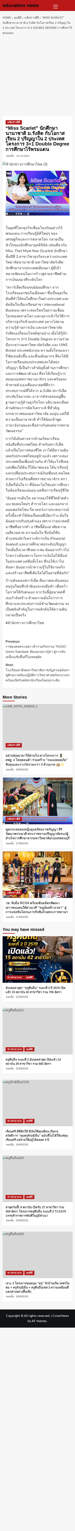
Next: (38, 672)
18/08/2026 (22, 769)
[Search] (70, 5)
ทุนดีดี (29, 977)
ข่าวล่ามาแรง (14, 977)
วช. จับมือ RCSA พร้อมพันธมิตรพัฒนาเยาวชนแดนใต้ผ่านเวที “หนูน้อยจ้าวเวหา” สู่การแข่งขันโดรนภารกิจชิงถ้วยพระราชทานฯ (37, 907)
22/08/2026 (22, 997)
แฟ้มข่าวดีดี (13, 122)
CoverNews (61, 1315)
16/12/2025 (22, 156)
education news (21, 5)
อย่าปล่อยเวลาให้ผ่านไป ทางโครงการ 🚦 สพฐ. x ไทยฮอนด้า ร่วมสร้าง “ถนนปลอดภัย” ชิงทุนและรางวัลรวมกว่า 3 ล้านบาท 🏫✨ (37, 760)
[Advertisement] (37, 74)
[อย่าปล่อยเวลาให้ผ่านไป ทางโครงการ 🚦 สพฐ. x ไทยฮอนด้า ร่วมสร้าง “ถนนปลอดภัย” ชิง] (38, 727)
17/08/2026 (22, 843)
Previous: (36, 649)
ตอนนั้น (10, 156)
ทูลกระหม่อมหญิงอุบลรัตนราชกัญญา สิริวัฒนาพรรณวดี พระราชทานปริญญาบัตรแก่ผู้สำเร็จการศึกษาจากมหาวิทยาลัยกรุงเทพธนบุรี (38, 834)
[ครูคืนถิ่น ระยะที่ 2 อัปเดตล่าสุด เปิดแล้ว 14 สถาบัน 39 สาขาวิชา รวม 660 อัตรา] (38, 1031)
